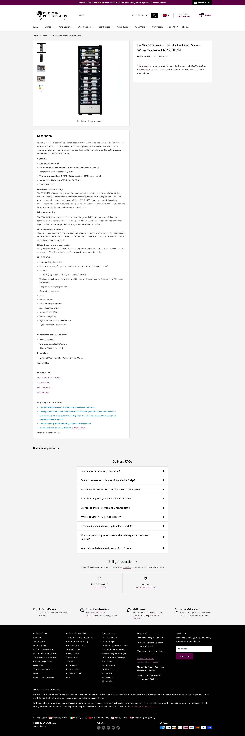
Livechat (127, 567)
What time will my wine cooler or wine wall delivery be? (110, 489)
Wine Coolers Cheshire (43, 677)
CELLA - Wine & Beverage (113, 657)
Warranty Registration (43, 661)
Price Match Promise (75, 645)
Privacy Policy (72, 653)
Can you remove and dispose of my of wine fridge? (108, 480)
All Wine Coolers (109, 637)
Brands (48, 27)
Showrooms (71, 657)
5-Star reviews (79, 428)
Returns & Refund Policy (77, 641)
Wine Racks (122, 27)
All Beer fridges (108, 641)
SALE (35, 27)
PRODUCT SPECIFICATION (48, 377)
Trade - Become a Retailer (45, 657)
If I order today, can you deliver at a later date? (106, 498)
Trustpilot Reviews (41, 669)
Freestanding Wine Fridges (114, 653)
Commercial (157, 27)
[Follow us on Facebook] (99, 728)
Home (35, 35)
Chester (137, 706)
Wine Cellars (107, 681)
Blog (68, 677)
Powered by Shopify (40, 726)
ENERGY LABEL (43, 392)
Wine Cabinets (84, 27)
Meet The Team (40, 645)
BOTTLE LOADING (44, 387)
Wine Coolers (64, 27)
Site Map (70, 661)
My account (184, 16)
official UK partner (51, 423)
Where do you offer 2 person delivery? (101, 516)
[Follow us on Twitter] (103, 728)
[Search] (154, 15)
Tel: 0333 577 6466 (145, 658)
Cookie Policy (72, 665)
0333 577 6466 (99, 587)
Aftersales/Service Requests (79, 637)
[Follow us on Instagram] (108, 728)
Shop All (185, 27)
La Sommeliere (143, 56)
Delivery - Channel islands (45, 653)
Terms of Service (74, 649)
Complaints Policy (74, 673)
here (58, 432)
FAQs (35, 673)
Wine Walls (140, 27)
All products (45, 35)
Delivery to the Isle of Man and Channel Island (105, 507)
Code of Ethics (73, 669)
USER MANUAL (43, 382)
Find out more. (148, 706)
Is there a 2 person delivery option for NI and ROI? (107, 526)
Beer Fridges (104, 27)
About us (37, 637)
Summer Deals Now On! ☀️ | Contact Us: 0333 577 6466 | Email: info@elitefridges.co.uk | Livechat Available (122, 2)
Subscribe (184, 656)
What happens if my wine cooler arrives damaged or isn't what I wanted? (115, 537)
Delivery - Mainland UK (43, 649)
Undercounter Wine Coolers (114, 645)
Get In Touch (39, 641)
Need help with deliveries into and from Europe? (107, 548)
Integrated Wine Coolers (113, 649)
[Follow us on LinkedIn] (118, 728)
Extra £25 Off (204, 2)
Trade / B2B (173, 27)
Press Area (38, 665)
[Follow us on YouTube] (113, 728)
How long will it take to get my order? (100, 471)
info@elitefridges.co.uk (145, 587)
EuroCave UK (108, 661)
